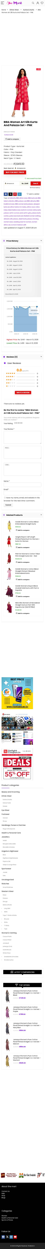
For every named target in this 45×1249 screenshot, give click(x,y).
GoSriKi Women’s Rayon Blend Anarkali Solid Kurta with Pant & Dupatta (27, 588)
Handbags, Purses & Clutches (14, 825)
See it (35, 183)
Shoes (5, 821)
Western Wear (8, 891)
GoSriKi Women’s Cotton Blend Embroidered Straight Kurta (26, 523)
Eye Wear (5, 810)
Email (6, 489)
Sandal (5, 818)
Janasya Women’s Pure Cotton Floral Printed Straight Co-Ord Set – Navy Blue (27, 1025)
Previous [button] (2, 1174)
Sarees (5, 806)
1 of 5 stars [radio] (15, 423)
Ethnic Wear (14, 10)
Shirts (6, 922)
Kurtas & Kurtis (28, 10)
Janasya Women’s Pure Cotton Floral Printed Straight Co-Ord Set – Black (27, 993)
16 (38, 1179)
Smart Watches (8, 887)
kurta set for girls (25, 213)
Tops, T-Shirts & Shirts (10, 915)
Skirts (5, 912)
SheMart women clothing (32, 216)
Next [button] (42, 1174)
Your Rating (8, 423)
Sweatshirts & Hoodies (11, 956)
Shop (3, 1196)
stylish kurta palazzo (25, 219)
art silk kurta (12, 198)
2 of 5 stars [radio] (16, 423)
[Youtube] (15, 1237)
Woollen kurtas (9, 960)
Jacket (5, 872)
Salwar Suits (7, 803)
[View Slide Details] (9, 1175)
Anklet (5, 840)
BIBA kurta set (32, 198)
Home (4, 10)
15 (35, 1179)
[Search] (33, 3)
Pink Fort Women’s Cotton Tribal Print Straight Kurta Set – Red (27, 555)
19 (22, 1180)
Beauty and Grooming (11, 792)
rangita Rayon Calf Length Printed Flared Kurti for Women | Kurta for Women (27, 539)
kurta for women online (29, 210)
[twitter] (7, 1237)
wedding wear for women (22, 222)
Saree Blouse (7, 950)
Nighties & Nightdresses (10, 858)
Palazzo (5, 898)
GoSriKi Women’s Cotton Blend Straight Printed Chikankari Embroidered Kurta (26, 571)
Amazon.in (10, 183)
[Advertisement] (22, 39)
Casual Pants (7, 936)
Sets (4, 875)
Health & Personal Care (11, 833)
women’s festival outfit (18, 225)
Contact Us (6, 1191)
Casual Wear (7, 940)
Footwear (6, 814)
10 (23, 1179)
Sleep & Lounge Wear (9, 865)
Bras (4, 855)
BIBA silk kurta (31, 201)
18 (43, 1179)
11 (26, 1179)
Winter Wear (6, 953)
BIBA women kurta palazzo (24, 204)
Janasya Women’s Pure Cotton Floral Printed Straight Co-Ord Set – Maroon (27, 1041)
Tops (5, 929)
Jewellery (6, 837)
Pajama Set (6, 861)
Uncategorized (8, 879)
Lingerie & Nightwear (10, 851)
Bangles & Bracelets (9, 844)
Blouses (6, 919)
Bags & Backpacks (9, 829)
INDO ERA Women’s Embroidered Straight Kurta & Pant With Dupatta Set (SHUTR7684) (27, 605)
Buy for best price (15, 172)
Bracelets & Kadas (9, 847)
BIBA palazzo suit (20, 201)
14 (33, 1179)
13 (31, 1179)
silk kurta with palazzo (11, 219)
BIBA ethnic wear (22, 198)
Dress (4, 895)
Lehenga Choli (7, 946)
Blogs (3, 1198)
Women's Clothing (9, 933)
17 (40, 1179)
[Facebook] (3, 1237)
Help (3, 1193)
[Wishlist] (42, 3)
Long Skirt (7, 908)
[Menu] (2, 3)
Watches (5, 883)
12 (28, 1179)
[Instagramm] (11, 1237)
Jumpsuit (6, 943)
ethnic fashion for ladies (18, 207)
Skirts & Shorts (7, 905)
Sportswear (6, 868)
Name (7, 481)
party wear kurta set (16, 216)
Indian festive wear (14, 210)
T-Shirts (6, 925)
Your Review (9, 429)
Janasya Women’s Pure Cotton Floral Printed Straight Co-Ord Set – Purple (27, 1009)
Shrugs (5, 901)
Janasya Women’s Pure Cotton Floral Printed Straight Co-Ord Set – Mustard (27, 1058)
